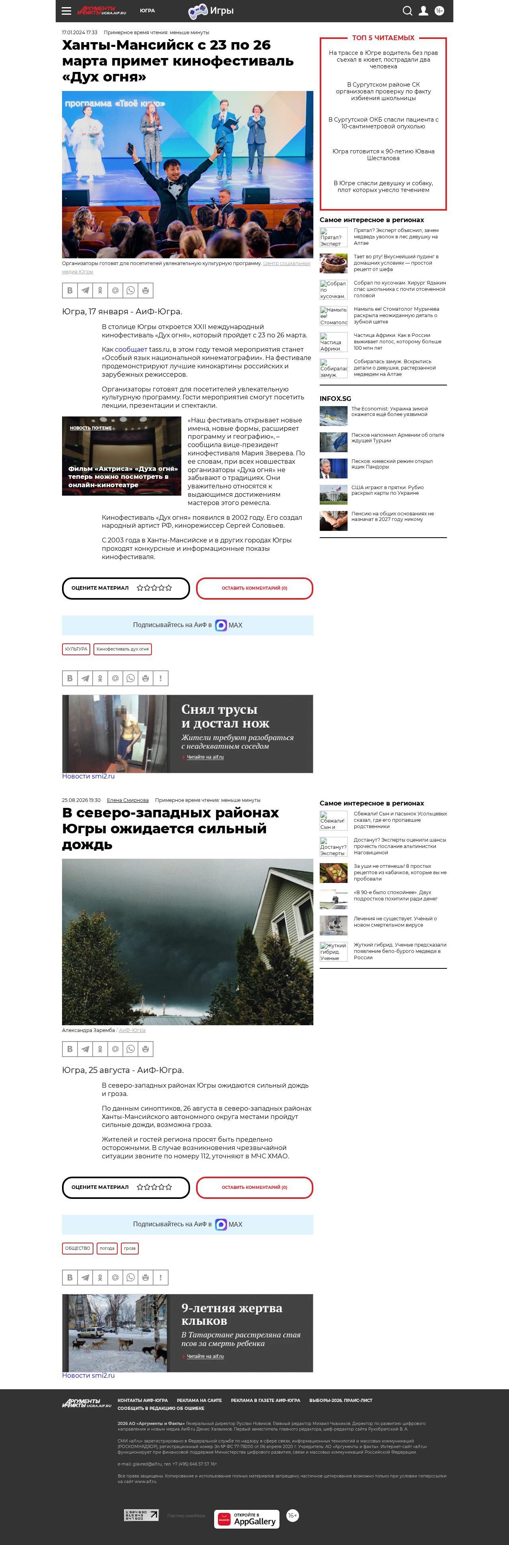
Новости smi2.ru (88, 776)
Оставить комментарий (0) (255, 588)
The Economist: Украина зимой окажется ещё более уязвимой (390, 411)
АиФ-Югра (132, 1030)
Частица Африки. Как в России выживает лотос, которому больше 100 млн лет (397, 341)
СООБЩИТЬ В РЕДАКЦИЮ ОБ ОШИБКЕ (161, 1408)
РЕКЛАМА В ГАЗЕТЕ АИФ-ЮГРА (265, 1400)
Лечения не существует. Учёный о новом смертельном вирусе (395, 922)
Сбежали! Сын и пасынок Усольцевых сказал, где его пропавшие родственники (400, 820)
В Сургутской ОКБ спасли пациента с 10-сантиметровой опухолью (383, 123)
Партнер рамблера (186, 1515)
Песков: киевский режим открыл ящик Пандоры (392, 464)
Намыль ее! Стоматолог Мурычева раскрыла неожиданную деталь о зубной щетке (396, 315)
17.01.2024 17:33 (79, 32)
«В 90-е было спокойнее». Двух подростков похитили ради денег (396, 895)
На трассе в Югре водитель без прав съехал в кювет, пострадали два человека (383, 60)
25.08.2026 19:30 (81, 800)
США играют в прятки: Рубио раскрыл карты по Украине (388, 490)
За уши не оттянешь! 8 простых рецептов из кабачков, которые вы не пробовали (400, 872)
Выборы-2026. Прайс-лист (340, 1400)
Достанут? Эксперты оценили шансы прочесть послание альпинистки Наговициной (400, 846)
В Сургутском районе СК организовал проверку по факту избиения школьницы (383, 91)
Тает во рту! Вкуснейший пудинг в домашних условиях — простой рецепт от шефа (396, 263)
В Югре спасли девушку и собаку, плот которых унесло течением (383, 187)
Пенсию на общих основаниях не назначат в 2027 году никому (393, 516)
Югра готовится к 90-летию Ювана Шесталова (383, 155)
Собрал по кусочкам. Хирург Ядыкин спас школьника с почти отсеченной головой (400, 289)
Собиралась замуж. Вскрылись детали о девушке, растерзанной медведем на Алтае (395, 367)
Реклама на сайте (199, 1400)
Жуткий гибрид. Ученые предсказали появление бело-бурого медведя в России (400, 951)
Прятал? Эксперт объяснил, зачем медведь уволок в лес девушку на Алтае (396, 236)
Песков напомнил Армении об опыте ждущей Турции (398, 437)
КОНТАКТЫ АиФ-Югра (143, 1400)
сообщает (132, 349)
